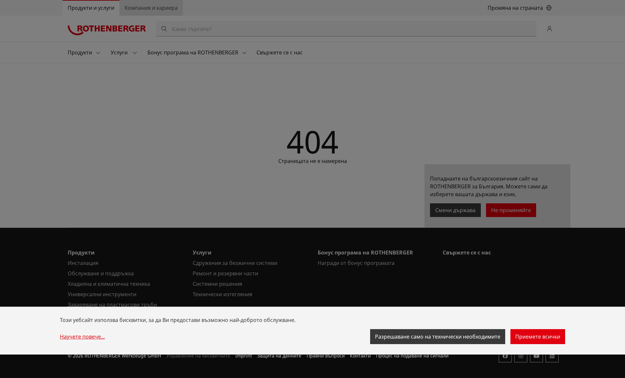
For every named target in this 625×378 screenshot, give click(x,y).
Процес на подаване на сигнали (412, 356)
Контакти (360, 356)
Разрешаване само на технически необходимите (437, 336)
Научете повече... (82, 336)
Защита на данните (279, 356)
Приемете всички (537, 336)
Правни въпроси (326, 356)
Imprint (243, 356)
